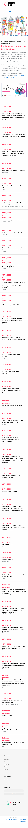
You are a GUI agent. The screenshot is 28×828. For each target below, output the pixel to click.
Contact (6, 779)
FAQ (6, 819)
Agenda (6, 761)
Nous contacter (23, 821)
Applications (7, 759)
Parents (6, 769)
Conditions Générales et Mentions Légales (17, 819)
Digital (5, 766)
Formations (6, 764)
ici (24, 62)
